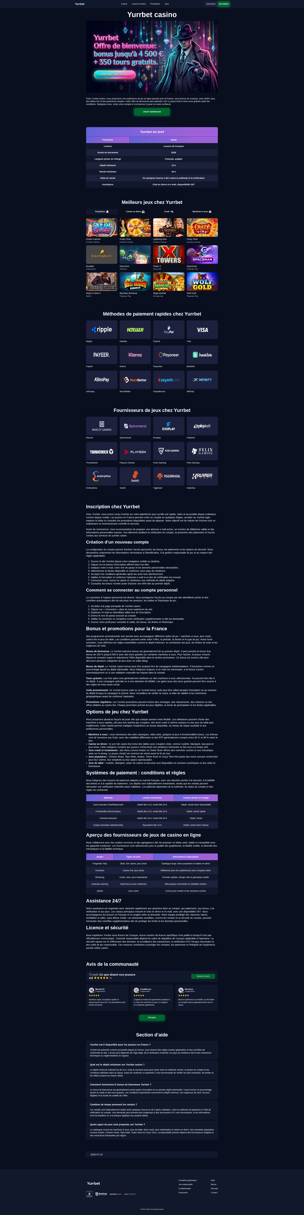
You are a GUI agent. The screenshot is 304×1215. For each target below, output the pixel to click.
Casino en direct (133, 212)
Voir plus (152, 1017)
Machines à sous (200, 212)
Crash (167, 212)
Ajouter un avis (203, 976)
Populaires (100, 212)
